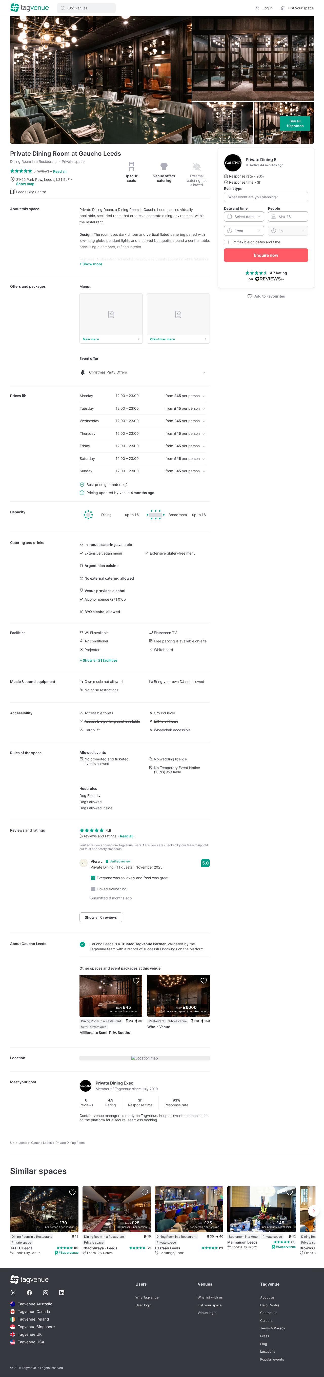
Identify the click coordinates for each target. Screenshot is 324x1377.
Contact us (268, 1313)
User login (143, 1305)
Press (264, 1336)
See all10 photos (295, 123)
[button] (86, 8)
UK (12, 1143)
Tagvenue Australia (35, 1304)
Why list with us (210, 1297)
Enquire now (266, 255)
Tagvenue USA (31, 1342)
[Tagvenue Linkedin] (61, 1292)
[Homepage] (29, 8)
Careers (266, 1321)
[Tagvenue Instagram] (45, 1292)
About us (267, 1297)
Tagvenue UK (30, 1334)
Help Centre (269, 1305)
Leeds (22, 1143)
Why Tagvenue (147, 1297)
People (274, 208)
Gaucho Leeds (34, 943)
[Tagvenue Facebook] (29, 1292)
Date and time (236, 208)
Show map (25, 184)
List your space (210, 1305)
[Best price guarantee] (125, 485)
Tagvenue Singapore (36, 1326)
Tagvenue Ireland (33, 1319)
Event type (233, 188)
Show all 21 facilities (100, 660)
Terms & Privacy (272, 1328)
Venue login (207, 1313)
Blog (263, 1344)
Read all (60, 171)
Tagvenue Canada (34, 1311)
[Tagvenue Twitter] (13, 1292)
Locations (267, 1351)
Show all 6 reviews (101, 917)
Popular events (272, 1359)
